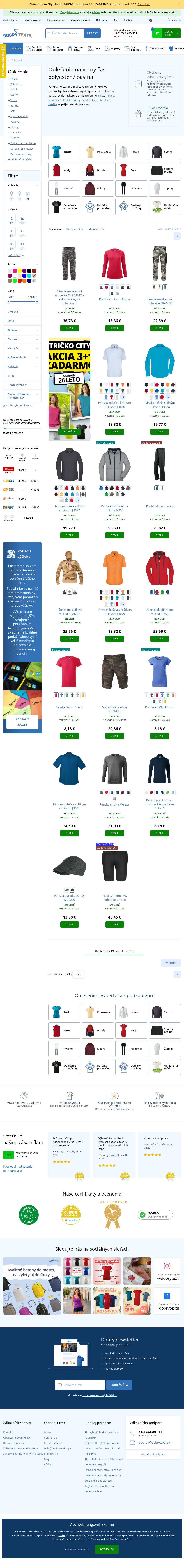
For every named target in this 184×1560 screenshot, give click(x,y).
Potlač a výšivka (55, 20)
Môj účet (176, 20)
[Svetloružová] (128, 391)
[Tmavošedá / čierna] (72, 890)
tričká (100, 95)
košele (67, 100)
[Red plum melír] (128, 287)
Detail (69, 328)
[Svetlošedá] (116, 397)
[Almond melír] (117, 287)
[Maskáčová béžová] (159, 287)
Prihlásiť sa (119, 1385)
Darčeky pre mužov (21, 148)
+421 (125, 33)
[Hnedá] (173, 384)
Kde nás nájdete (155, 1454)
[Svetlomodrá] (117, 391)
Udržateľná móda (20, 159)
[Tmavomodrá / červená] (122, 488)
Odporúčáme (55, 228)
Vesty (13, 100)
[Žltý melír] (83, 695)
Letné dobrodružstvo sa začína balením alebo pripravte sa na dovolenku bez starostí (103, 1475)
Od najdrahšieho (96, 228)
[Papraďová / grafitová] (106, 494)
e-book (96, 12)
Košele (14, 89)
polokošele (55, 100)
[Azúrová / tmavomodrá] (101, 488)
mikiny (110, 95)
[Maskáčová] (154, 287)
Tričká (14, 78)
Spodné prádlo (19, 116)
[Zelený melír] (66, 695)
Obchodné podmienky (16, 1437)
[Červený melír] (106, 287)
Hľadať (92, 33)
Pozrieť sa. (144, 4)
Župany (14, 138)
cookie (62, 1535)
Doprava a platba (32, 20)
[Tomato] (111, 397)
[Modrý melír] (111, 287)
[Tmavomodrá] (117, 384)
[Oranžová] (122, 384)
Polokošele (16, 84)
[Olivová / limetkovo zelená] (111, 494)
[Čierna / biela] (162, 488)
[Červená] (111, 384)
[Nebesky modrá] (173, 792)
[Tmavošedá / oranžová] (128, 488)
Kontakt (128, 20)
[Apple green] (167, 792)
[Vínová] (128, 384)
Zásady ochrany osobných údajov (23, 1453)
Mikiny (14, 127)
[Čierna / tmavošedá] (111, 488)
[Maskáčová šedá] (164, 287)
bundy (76, 100)
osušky (52, 104)
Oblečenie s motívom (23, 143)
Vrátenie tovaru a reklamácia (20, 1448)
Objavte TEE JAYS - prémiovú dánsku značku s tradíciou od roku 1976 (102, 1448)
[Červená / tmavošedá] (117, 488)
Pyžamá (15, 121)
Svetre (14, 95)
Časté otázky (10, 20)
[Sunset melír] (173, 695)
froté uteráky (100, 100)
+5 (167, 396)
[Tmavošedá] (122, 391)
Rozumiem (106, 1549)
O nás (47, 1432)
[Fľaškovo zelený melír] (122, 287)
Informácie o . (92, 1395)
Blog (115, 20)
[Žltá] (101, 391)
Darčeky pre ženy (20, 154)
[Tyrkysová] (111, 391)
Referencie (101, 20)
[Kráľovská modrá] (106, 391)
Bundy (14, 105)
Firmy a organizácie (80, 20)
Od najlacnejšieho (75, 228)
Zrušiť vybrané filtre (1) (19, 405)
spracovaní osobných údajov (99, 1395)
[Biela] (106, 384)
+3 (122, 396)
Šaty (12, 111)
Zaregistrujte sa (69, 12)
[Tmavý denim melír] (111, 293)
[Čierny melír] (101, 287)
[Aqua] (106, 397)
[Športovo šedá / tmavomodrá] (117, 494)
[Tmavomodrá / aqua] (122, 494)
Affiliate (48, 1464)
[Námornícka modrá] (162, 792)
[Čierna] (101, 384)
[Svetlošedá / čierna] (66, 890)
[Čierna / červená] (106, 488)
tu (89, 1549)
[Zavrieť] (180, 4)
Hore (172, 963)
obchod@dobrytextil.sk (154, 1442)
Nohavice (16, 132)
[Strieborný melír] (117, 293)
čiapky (86, 100)
